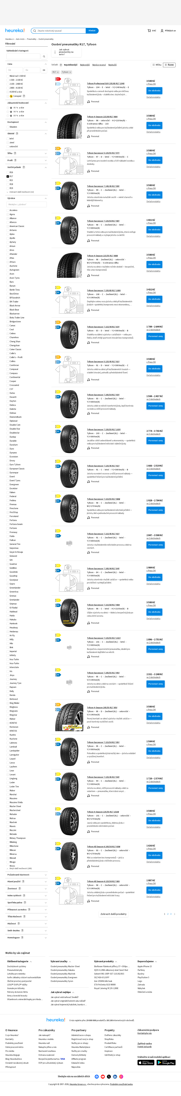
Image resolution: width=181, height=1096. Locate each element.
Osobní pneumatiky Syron (62, 981)
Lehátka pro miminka (16, 973)
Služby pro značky (79, 1051)
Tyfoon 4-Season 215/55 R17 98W (102, 255)
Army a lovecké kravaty (17, 995)
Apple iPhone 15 (145, 966)
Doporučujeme (146, 961)
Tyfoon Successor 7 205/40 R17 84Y (103, 568)
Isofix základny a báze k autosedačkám (24, 977)
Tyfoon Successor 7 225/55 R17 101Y (104, 638)
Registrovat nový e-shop (82, 1039)
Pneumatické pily (14, 970)
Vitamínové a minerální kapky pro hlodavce (25, 999)
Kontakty (9, 1039)
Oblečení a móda (145, 992)
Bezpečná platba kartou (49, 1059)
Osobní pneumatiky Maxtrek (63, 973)
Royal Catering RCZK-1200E (106, 988)
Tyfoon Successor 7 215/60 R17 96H (103, 604)
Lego (140, 981)
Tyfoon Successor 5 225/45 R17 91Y (103, 361)
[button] (23, 56)
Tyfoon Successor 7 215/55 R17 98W (103, 499)
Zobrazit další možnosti (19, 192)
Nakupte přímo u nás (47, 1047)
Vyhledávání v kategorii (17, 50)
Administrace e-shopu (81, 1035)
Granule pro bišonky (16, 988)
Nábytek (141, 988)
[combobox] (58, 31)
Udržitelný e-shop (112, 1055)
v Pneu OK (151, 84)
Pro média (9, 1051)
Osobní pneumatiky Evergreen (64, 977)
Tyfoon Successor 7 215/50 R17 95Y (103, 742)
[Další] (175, 914)
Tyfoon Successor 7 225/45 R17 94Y (103, 777)
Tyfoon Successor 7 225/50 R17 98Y (103, 221)
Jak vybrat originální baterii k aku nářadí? (68, 1001)
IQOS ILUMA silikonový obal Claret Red (111, 970)
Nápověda (75, 1067)
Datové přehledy (78, 1055)
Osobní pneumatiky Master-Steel (65, 966)
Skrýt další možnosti (18, 868)
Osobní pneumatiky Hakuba (63, 970)
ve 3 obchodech (153, 434)
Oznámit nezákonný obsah (17, 1063)
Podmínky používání (14, 1043)
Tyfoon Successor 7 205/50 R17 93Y (103, 394)
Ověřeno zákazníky (112, 1035)
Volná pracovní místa (14, 1047)
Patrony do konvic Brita (17, 992)
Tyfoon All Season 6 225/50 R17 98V (103, 881)
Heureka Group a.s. (78, 1084)
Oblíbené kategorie (17, 961)
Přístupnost (10, 1067)
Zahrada (141, 984)
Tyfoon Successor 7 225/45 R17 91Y (103, 465)
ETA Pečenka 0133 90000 (105, 984)
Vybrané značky (59, 961)
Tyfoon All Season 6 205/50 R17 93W (103, 846)
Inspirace (108, 1051)
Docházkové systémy (16, 966)
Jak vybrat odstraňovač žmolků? (65, 997)
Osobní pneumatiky (45, 39)
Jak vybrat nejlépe (61, 992)
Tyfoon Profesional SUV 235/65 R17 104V (105, 83)
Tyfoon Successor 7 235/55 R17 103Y (104, 429)
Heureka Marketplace (80, 1047)
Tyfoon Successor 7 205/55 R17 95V (103, 672)
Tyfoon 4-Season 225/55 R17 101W (103, 811)
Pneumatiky (31, 39)
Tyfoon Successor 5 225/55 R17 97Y (103, 153)
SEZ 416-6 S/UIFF (101, 977)
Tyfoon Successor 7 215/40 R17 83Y (103, 326)
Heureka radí (44, 1043)
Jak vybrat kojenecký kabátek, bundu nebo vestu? (69, 1004)
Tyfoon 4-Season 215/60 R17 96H (102, 116)
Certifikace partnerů (113, 1047)
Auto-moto (20, 39)
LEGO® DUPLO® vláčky (17, 984)
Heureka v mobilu (46, 1039)
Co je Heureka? (12, 1035)
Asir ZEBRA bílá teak (103, 981)
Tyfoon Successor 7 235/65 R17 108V (104, 290)
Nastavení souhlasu (47, 1051)
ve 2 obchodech (153, 330)
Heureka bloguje (12, 1055)
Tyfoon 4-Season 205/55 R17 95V (102, 707)
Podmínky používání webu (121, 1084)
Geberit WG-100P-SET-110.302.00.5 (109, 973)
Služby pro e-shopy (79, 1043)
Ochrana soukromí (46, 1055)
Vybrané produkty (104, 961)
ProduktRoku (110, 1043)
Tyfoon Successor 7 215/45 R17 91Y (103, 533)
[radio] (8, 108)
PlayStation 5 (143, 977)
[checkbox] (8, 76)
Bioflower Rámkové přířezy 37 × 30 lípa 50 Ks (112, 966)
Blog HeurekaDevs (13, 1059)
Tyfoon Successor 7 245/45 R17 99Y (103, 186)
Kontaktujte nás (144, 1033)
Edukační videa (77, 1063)
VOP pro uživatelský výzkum (50, 1063)
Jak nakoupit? (44, 1035)
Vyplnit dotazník (144, 1046)
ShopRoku (109, 1039)
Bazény (141, 973)
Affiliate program (78, 1059)
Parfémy (141, 970)
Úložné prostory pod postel (19, 981)
